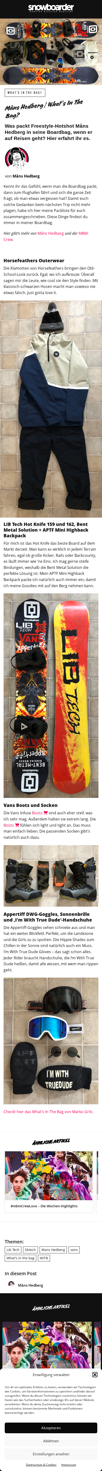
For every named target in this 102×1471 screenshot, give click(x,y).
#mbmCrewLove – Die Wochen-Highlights (49, 1181)
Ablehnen (51, 1440)
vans (74, 1249)
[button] (95, 1374)
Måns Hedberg (50, 233)
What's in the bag (20, 1258)
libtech (30, 1249)
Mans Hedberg (53, 1249)
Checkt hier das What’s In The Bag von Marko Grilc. (49, 1111)
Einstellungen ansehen (51, 1454)
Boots (37, 812)
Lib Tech (13, 1249)
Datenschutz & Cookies (41, 1465)
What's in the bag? (25, 93)
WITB (44, 1258)
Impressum (68, 1465)
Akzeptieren (51, 1427)
